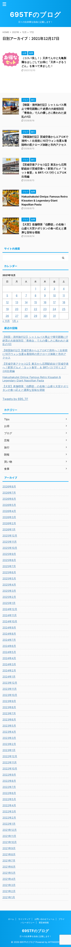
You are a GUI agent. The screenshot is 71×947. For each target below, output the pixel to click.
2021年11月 (9, 836)
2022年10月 (9, 768)
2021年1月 (8, 897)
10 (54, 295)
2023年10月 (9, 695)
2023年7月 (9, 713)
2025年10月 (9, 547)
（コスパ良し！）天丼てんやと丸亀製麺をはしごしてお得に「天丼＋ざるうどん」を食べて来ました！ (43, 62)
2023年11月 (9, 688)
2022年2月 (9, 817)
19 (7, 309)
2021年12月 (9, 830)
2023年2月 (9, 744)
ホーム (11, 919)
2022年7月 (9, 787)
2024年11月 (9, 615)
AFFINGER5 (54, 942)
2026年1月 (9, 529)
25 (63, 309)
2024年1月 (9, 676)
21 (26, 309)
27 (16, 315)
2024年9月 (9, 627)
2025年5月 (9, 578)
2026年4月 (9, 511)
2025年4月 (9, 584)
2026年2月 (9, 523)
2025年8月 (9, 560)
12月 (24, 32)
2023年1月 (9, 750)
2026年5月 (9, 505)
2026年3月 (9, 517)
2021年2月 (9, 891)
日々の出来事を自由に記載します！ (35, 936)
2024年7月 (9, 639)
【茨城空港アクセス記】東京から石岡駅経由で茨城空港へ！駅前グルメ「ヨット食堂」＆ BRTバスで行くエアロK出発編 (35, 367)
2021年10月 (9, 842)
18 (63, 302)
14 (26, 302)
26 (7, 315)
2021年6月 (9, 866)
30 (45, 315)
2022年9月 (9, 774)
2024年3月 (9, 664)
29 (35, 315)
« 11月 (6, 321)
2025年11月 (9, 541)
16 (45, 302)
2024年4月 (9, 658)
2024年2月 (9, 670)
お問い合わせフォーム (44, 919)
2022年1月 (9, 823)
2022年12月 (9, 756)
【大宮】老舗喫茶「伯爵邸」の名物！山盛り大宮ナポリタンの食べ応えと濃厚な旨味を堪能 (43, 228)
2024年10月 (9, 621)
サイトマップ (24, 919)
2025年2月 (9, 597)
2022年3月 (9, 811)
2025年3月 (9, 590)
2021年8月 (9, 854)
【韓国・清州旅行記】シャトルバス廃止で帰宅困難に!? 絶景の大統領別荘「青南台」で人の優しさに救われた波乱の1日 (35, 340)
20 (16, 309)
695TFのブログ (35, 14)
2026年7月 (9, 492)
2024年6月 (9, 646)
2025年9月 (9, 554)
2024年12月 (9, 609)
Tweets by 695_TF (15, 399)
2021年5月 (9, 872)
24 (54, 309)
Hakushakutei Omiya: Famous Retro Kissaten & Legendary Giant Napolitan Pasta (44, 200)
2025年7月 (9, 566)
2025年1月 (9, 603)
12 (7, 302)
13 (16, 302)
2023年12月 (9, 682)
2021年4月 (9, 879)
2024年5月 (9, 652)
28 (26, 315)
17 (54, 302)
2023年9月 (9, 701)
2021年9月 (9, 848)
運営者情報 (44, 922)
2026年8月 (9, 486)
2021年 (15, 32)
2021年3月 (9, 885)
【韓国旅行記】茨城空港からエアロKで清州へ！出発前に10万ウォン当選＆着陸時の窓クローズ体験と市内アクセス (44, 140)
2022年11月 (9, 762)
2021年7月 (8, 860)
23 (45, 309)
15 (35, 302)
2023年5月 (9, 725)
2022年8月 (9, 780)
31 (54, 315)
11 (64, 295)
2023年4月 (9, 731)
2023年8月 (9, 707)
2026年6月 (9, 498)
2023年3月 (9, 738)
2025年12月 (9, 535)
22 (35, 309)
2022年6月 (9, 793)
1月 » (15, 321)
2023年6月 (9, 719)
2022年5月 (9, 799)
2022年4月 (9, 805)
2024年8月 (9, 633)
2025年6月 (9, 572)
